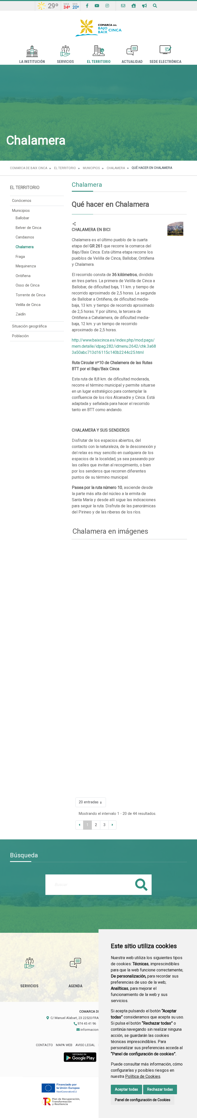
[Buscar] (155, 5)
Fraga (20, 257)
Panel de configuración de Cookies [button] (142, 1100)
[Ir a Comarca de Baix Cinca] (98, 28)
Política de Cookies (142, 1076)
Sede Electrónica (165, 62)
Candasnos (25, 237)
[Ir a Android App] (80, 1057)
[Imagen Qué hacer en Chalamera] (175, 228)
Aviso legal (85, 1045)
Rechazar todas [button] (160, 1089)
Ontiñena (23, 276)
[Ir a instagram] (107, 5)
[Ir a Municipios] (133, 5)
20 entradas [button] (88, 802)
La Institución (32, 62)
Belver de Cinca (28, 228)
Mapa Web (64, 1045)
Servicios (65, 62)
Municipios (91, 168)
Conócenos (21, 201)
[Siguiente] (112, 825)
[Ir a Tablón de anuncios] (144, 5)
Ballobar (22, 218)
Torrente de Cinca (30, 295)
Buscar (141, 884)
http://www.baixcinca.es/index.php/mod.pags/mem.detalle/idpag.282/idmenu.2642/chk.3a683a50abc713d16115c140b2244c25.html (114, 346)
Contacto (44, 1045)
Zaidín (21, 314)
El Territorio (99, 62)
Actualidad (132, 62)
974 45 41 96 (86, 1023)
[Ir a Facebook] (87, 5)
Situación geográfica (29, 326)
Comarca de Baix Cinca (28, 168)
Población (20, 336)
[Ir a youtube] (97, 5)
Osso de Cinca (28, 285)
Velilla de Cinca (28, 305)
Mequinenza (26, 266)
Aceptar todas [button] (126, 1089)
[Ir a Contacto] (123, 5)
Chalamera (116, 168)
